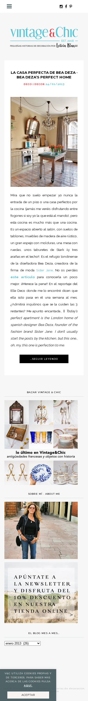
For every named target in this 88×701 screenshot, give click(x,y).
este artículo (23, 277)
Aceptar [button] (28, 695)
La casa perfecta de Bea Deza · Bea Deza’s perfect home (44, 74)
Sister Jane (44, 270)
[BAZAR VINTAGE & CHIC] (41, 488)
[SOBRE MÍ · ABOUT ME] (41, 558)
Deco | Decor (34, 84)
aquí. (28, 685)
